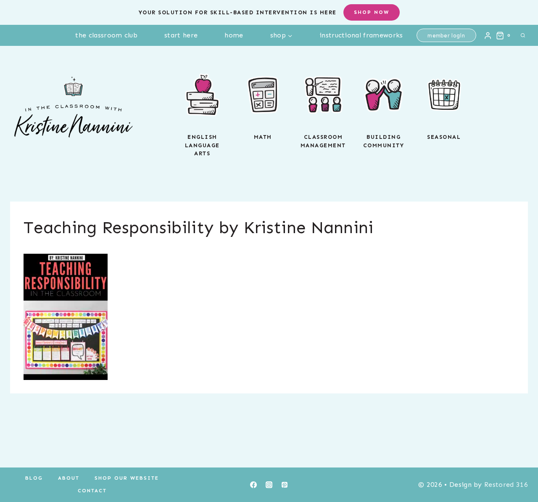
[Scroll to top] (518, 470)
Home (233, 35)
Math (263, 137)
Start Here (181, 35)
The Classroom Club (106, 35)
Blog (34, 478)
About (68, 478)
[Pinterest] (284, 484)
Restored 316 (506, 485)
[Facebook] (253, 484)
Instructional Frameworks (361, 35)
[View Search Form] (523, 35)
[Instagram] (269, 484)
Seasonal (444, 137)
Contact (92, 491)
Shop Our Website (127, 478)
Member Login (446, 35)
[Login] (488, 35)
